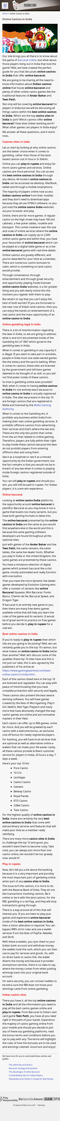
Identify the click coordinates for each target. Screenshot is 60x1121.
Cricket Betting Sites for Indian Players (26, 1075)
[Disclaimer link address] (31, 1099)
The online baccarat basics (20, 1064)
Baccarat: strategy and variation (23, 1068)
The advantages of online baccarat (24, 1071)
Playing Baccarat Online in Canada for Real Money (31, 1079)
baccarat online (27, 60)
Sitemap (41, 1105)
